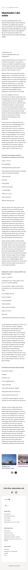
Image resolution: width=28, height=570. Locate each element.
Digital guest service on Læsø (11, 522)
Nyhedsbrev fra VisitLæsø (10, 551)
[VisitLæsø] (7, 499)
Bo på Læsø (7, 518)
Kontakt (6, 553)
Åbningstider (7, 514)
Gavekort (6, 549)
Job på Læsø (7, 520)
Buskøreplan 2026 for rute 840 (12, 537)
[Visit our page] (12, 492)
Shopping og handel (9, 516)
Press (5, 555)
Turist (5, 7)
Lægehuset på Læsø (9, 535)
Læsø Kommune (8, 533)
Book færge (7, 531)
